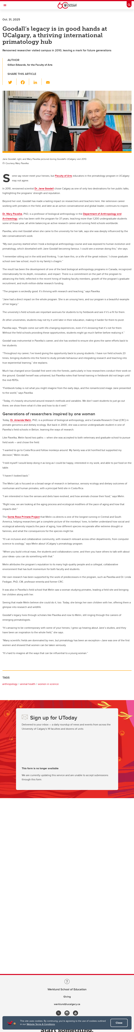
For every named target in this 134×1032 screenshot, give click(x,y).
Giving (67, 996)
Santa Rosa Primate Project (24, 517)
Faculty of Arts (63, 176)
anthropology (9, 684)
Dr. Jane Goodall (44, 188)
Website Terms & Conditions (41, 1024)
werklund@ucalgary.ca (67, 1004)
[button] (12, 81)
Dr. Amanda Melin (20, 420)
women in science (48, 684)
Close (119, 1023)
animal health (27, 684)
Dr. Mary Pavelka (12, 214)
